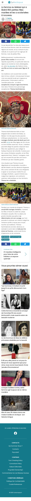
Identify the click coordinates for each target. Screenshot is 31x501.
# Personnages (15, 237)
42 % (8, 142)
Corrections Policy (15, 463)
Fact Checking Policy (15, 460)
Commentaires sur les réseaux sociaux (15, 473)
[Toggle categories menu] (2, 2)
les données (11, 66)
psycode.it (15, 452)
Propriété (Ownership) (15, 470)
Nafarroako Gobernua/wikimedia (8, 128)
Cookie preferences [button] (15, 484)
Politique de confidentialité (16, 481)
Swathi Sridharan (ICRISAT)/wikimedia (9, 204)
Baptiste (9, 18)
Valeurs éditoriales (15, 467)
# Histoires (5, 239)
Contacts (15, 449)
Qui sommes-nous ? (15, 446)
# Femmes (5, 237)
